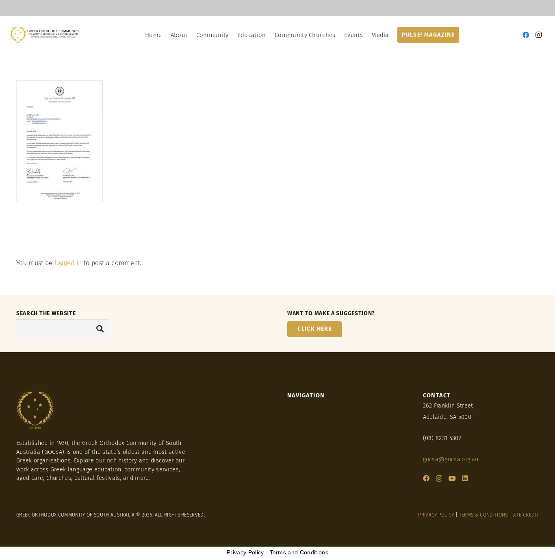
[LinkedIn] (465, 478)
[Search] (100, 328)
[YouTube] (452, 478)
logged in (68, 263)
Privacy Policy (245, 552)
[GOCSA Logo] (45, 35)
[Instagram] (538, 34)
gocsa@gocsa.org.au (451, 459)
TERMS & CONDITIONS (483, 515)
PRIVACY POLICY (436, 515)
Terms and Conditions (299, 552)
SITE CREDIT (525, 515)
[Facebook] (525, 34)
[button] (191, 35)
